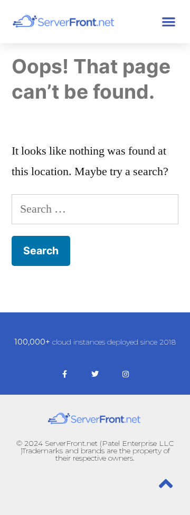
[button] (169, 21)
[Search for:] (95, 209)
